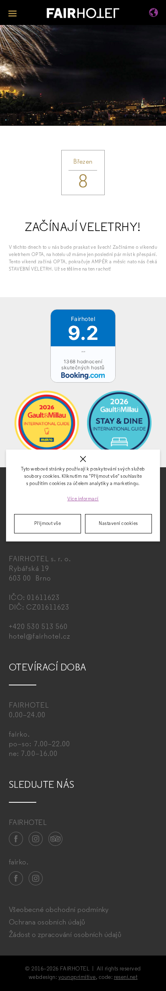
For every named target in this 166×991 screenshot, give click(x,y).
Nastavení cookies (118, 523)
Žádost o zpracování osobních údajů (65, 935)
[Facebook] (16, 839)
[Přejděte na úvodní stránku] (83, 14)
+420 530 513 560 (38, 627)
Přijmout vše (47, 523)
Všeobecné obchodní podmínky (59, 910)
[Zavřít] (83, 459)
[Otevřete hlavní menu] (12, 12)
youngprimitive (77, 977)
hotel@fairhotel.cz (39, 637)
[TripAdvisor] (55, 839)
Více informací (83, 499)
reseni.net (126, 977)
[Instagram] (36, 839)
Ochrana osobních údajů (47, 922)
